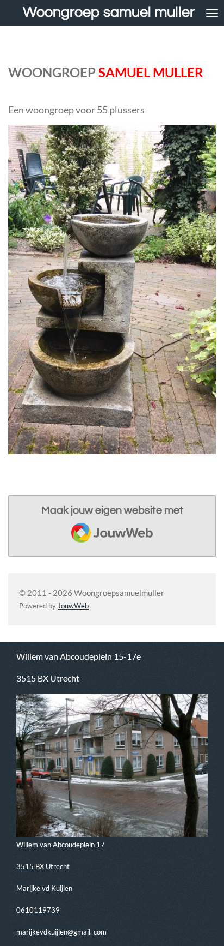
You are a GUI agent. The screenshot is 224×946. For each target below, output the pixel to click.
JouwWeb (73, 606)
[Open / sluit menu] (212, 13)
